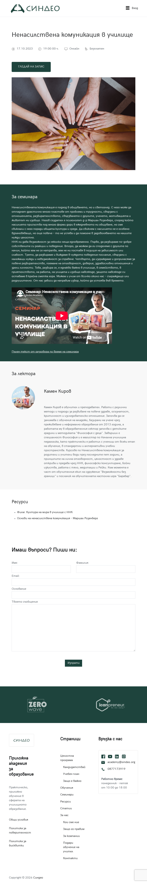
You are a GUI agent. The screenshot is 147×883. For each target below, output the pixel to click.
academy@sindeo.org (121, 762)
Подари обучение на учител (71, 847)
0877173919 (116, 769)
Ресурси (65, 801)
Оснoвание (19, 589)
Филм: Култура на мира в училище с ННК (45, 512)
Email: (16, 576)
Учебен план (71, 774)
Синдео (38, 878)
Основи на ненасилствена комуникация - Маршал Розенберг (57, 518)
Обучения (66, 788)
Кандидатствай (74, 767)
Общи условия (18, 820)
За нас (64, 815)
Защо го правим (73, 829)
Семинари (67, 794)
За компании (71, 836)
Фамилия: (82, 563)
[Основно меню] (127, 8)
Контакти (70, 858)
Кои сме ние (71, 822)
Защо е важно (72, 781)
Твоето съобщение (25, 602)
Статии (66, 808)
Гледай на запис (31, 66)
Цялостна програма (67, 758)
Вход (135, 8)
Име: (15, 563)
